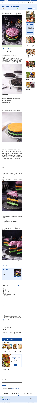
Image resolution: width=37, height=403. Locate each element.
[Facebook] (31, 0)
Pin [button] (17, 276)
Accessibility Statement (29, 402)
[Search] (34, 2)
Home (15, 2)
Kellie (5, 8)
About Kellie (21, 2)
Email (12, 361)
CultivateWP (34, 402)
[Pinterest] (34, 0)
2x (19, 285)
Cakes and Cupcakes (8, 4)
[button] (16, 8)
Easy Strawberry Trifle (9, 351)
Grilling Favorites (30, 2)
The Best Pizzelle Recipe (28, 45)
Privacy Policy (26, 402)
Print (20, 276)
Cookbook (25, 2)
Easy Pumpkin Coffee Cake (4, 351)
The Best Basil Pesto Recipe (27, 79)
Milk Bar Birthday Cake (20, 351)
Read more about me (30, 32)
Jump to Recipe (30, 8)
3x (20, 285)
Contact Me (9, 400)
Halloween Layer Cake (5, 47)
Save (15, 276)
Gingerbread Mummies (5, 265)
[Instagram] (30, 0)
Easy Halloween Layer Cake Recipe (7, 48)
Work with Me (12, 400)
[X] (33, 0)
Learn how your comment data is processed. (15, 388)
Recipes (17, 2)
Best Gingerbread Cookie (32, 56)
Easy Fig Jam (32, 88)
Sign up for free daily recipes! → (5, 0)
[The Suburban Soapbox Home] (4, 2)
